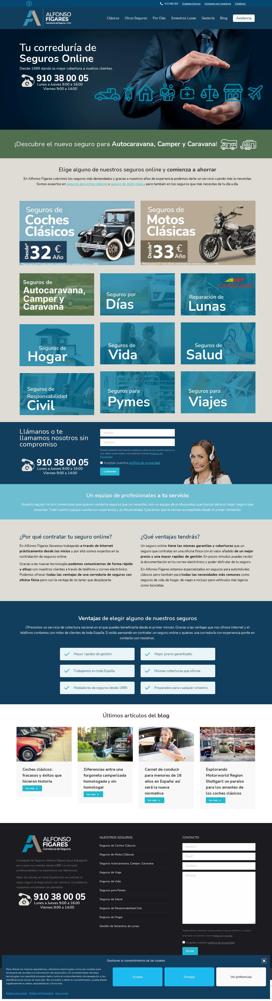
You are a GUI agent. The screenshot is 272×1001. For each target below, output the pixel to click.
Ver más (30, 788)
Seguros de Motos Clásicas (117, 854)
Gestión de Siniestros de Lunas (119, 926)
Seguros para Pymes (113, 890)
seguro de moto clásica (128, 184)
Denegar (189, 977)
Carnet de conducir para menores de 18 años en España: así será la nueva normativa (163, 781)
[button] (264, 961)
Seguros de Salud (111, 899)
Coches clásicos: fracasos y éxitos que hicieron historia (42, 775)
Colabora (240, 3)
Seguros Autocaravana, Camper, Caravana (127, 863)
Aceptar (138, 977)
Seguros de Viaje (110, 872)
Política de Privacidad (41, 993)
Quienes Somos (191, 3)
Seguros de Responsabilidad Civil (121, 908)
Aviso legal (61, 993)
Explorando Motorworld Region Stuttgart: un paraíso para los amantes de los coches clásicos (225, 781)
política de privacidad (144, 463)
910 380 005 (171, 3)
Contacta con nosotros (217, 3)
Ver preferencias (241, 977)
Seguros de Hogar (111, 917)
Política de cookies (16, 993)
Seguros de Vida (110, 881)
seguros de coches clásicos (87, 184)
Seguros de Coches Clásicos (118, 845)
